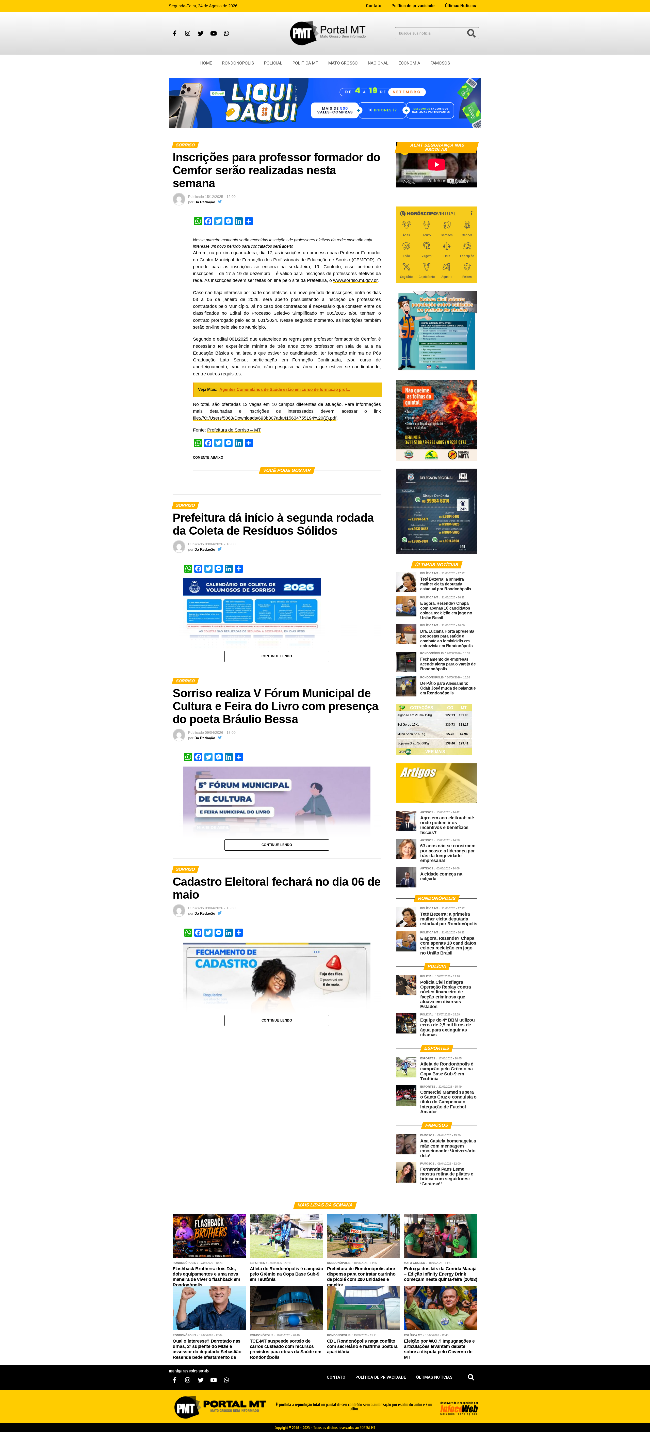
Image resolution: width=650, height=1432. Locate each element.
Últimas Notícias (460, 5)
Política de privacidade (413, 5)
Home (206, 63)
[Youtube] (213, 33)
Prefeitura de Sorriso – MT (234, 430)
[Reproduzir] (402, 181)
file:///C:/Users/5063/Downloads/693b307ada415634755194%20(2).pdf (264, 418)
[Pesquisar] (471, 33)
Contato (373, 5)
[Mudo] (461, 181)
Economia (409, 63)
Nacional (378, 63)
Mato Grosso (343, 63)
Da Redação (204, 202)
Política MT (305, 63)
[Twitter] (200, 33)
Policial (273, 63)
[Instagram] (187, 33)
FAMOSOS (440, 63)
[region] (325, 103)
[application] (436, 164)
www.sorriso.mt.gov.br (355, 280)
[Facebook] (175, 33)
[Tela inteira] (470, 181)
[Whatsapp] (226, 33)
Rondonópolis (238, 63)
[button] (471, 1377)
